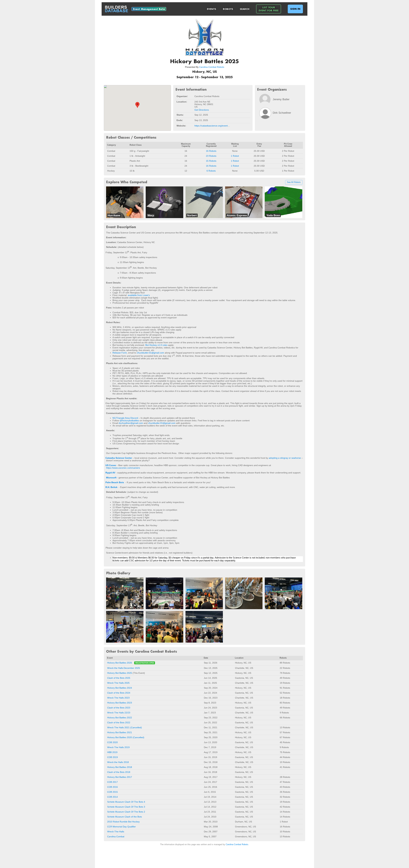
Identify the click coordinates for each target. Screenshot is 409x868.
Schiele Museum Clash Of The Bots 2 (126, 811)
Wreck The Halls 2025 (118, 683)
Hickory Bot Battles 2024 (119, 688)
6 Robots (211, 170)
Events (211, 9)
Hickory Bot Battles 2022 (119, 717)
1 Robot (235, 156)
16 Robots (211, 151)
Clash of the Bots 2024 (118, 692)
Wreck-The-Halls (115, 831)
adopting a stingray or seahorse (285, 458)
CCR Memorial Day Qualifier (121, 826)
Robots (228, 9)
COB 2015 (112, 792)
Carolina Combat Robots (211, 67)
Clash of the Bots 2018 (118, 772)
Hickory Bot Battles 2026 (119, 662)
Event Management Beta (149, 9)
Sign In (295, 8)
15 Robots (211, 161)
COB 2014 (112, 797)
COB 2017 (112, 782)
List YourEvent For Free (268, 9)
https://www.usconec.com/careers (123, 468)
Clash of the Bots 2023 (118, 707)
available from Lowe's (139, 295)
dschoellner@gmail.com (131, 423)
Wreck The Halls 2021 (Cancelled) (124, 727)
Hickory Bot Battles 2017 (119, 777)
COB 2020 (112, 742)
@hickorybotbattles (129, 420)
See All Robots (294, 182)
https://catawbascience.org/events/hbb (213, 125)
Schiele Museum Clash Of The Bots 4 (126, 802)
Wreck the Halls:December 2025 (123, 668)
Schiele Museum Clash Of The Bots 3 (126, 806)
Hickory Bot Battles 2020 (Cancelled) (125, 737)
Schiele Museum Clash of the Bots (124, 816)
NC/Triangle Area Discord (125, 418)
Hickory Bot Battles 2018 (119, 767)
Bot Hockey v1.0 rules (156, 345)
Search (244, 9)
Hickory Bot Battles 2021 (119, 732)
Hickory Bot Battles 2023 (119, 702)
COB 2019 (112, 757)
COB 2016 (112, 787)
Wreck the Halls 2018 (118, 762)
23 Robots (211, 156)
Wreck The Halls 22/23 (118, 712)
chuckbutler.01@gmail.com (150, 352)
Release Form (119, 352)
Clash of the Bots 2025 (118, 678)
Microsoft (111, 477)
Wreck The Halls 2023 (118, 697)
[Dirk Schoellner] (265, 113)
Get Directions (201, 110)
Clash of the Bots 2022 (118, 722)
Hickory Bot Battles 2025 (119, 673)
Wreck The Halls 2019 (118, 747)
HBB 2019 (112, 752)
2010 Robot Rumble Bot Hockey (123, 821)
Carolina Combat (115, 836)
